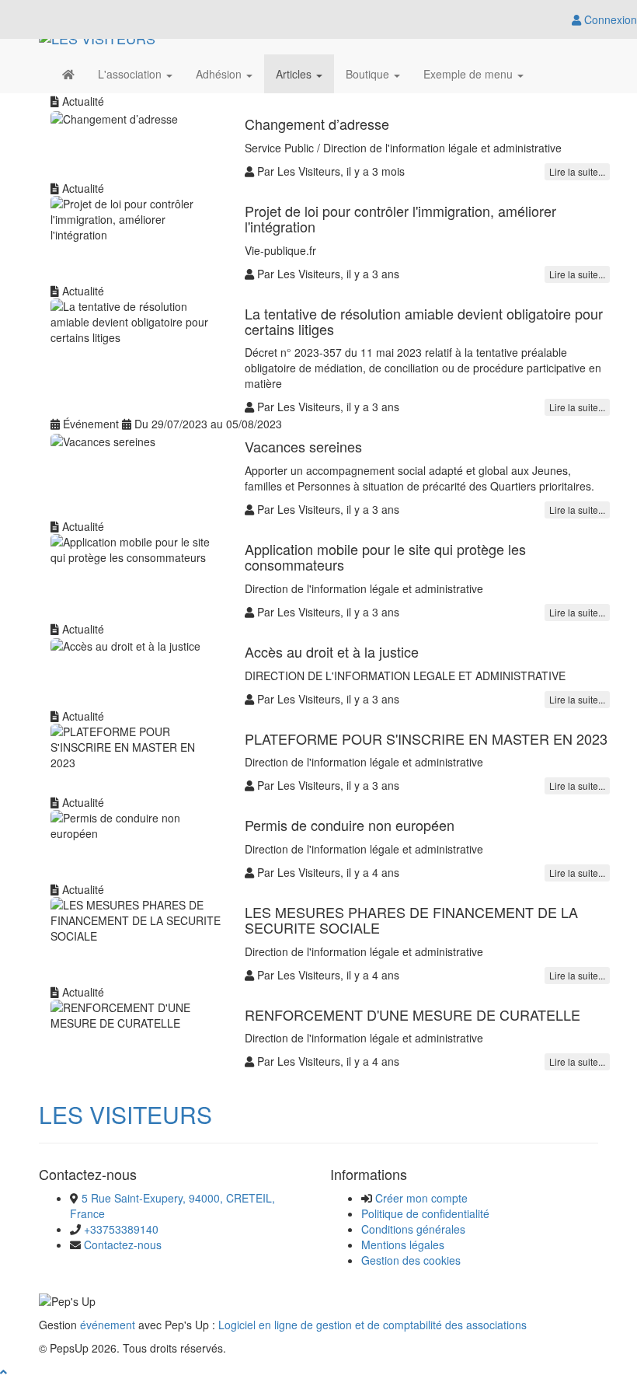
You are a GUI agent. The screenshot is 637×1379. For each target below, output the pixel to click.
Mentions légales (402, 1244)
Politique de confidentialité (425, 1213)
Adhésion (220, 74)
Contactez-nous (123, 1244)
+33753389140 (121, 1229)
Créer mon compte (421, 1198)
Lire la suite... (577, 171)
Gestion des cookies (411, 1260)
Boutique (369, 74)
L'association (131, 74)
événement (107, 1324)
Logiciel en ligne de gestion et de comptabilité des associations (372, 1324)
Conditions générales (413, 1229)
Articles (295, 74)
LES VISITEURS (125, 1114)
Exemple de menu (469, 74)
